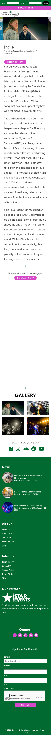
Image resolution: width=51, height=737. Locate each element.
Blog (4, 546)
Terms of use (8, 574)
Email (8, 657)
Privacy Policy (8, 570)
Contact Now (15, 62)
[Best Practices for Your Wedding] (8, 507)
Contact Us (7, 566)
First (6, 676)
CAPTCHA (9, 688)
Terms (42, 730)
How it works (8, 533)
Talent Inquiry (8, 541)
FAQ (4, 578)
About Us (6, 529)
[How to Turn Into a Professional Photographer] (8, 477)
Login (4, 3)
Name (7, 665)
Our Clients (7, 537)
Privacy (25, 733)
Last (5, 684)
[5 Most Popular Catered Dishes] (8, 492)
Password (24, 3)
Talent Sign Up (26, 8)
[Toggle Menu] (48, 13)
